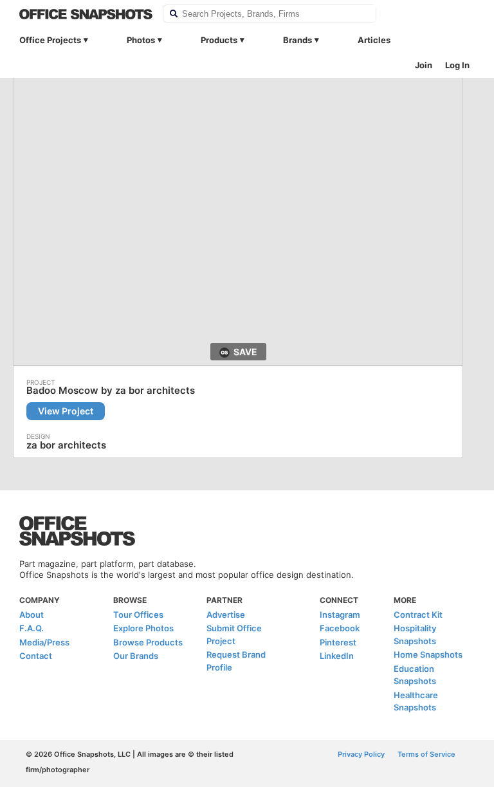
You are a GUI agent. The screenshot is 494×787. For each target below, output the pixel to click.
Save (245, 351)
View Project (65, 410)
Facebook (340, 628)
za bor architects (66, 445)
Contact (35, 656)
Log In (457, 65)
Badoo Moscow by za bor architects (110, 390)
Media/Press (44, 642)
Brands (297, 40)
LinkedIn (337, 656)
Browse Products (148, 642)
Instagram (340, 614)
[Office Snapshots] (86, 14)
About (31, 614)
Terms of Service (426, 754)
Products (219, 40)
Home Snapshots (428, 654)
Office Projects (50, 40)
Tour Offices (138, 614)
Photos (141, 40)
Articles (374, 40)
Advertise (225, 614)
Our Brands (135, 656)
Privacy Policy (361, 754)
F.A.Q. (31, 628)
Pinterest (338, 642)
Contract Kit (418, 614)
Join (423, 65)
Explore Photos (143, 628)
